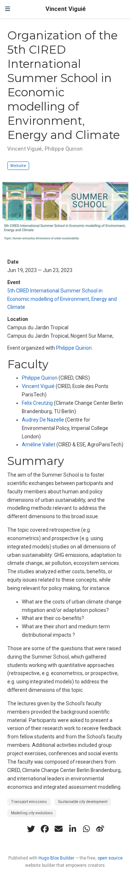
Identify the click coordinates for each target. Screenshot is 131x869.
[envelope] (58, 828)
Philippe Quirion (74, 348)
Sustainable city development (82, 801)
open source (110, 858)
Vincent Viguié (65, 8)
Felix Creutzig (37, 403)
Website (18, 165)
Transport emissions (29, 801)
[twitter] (30, 828)
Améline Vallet (38, 444)
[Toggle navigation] (7, 9)
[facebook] (44, 828)
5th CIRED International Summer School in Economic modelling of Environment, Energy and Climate (62, 299)
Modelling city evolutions (32, 813)
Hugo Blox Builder (56, 858)
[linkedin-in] (72, 828)
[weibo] (100, 828)
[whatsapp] (86, 828)
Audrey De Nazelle (43, 420)
